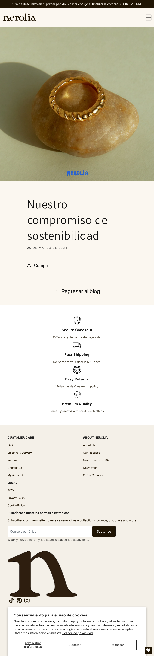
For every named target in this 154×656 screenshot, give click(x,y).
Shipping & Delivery (20, 452)
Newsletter (90, 467)
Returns (12, 460)
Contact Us (15, 467)
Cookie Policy (16, 505)
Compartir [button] (43, 265)
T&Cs (11, 490)
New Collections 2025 (97, 460)
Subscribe (104, 531)
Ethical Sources (93, 475)
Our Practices (91, 452)
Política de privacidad (77, 633)
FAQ (10, 445)
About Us (89, 445)
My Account (15, 475)
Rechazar (117, 645)
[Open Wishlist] (148, 650)
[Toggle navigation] (149, 17)
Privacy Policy (16, 497)
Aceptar (75, 645)
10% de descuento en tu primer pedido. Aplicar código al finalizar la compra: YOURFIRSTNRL (77, 4)
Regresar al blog (80, 291)
